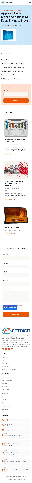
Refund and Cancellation (9, 369)
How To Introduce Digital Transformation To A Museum (14, 183)
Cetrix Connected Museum (9, 75)
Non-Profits (5, 389)
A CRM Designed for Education (10, 79)
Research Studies (7, 406)
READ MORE (8, 154)
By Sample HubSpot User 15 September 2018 (15, 189)
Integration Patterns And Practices (12, 71)
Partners (4, 363)
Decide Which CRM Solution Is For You (13, 63)
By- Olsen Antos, (6, 25)
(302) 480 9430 (9, 425)
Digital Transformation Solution (11, 10)
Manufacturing (6, 377)
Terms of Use (21, 479)
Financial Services (7, 380)
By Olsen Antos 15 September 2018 (14, 144)
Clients (4, 360)
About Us (4, 357)
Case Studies (5, 409)
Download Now (5, 54)
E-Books (4, 400)
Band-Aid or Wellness (13, 227)
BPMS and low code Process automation (13, 67)
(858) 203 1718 (9, 420)
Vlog (3, 403)
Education (4, 386)
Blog (3, 397)
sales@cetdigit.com (10, 430)
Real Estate (5, 383)
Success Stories (6, 366)
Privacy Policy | (11, 479)
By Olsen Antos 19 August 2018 (13, 230)
